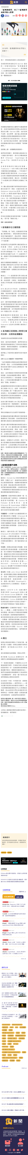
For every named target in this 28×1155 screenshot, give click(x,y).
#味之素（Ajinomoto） (8, 1032)
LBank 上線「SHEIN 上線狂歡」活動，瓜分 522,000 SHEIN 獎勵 (14, 943)
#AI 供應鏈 (22, 1027)
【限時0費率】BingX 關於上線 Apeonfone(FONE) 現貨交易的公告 (14, 924)
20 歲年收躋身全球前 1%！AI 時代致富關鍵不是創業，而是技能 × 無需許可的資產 (10, 1005)
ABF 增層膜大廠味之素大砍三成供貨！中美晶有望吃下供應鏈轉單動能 (10, 995)
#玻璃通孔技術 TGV (20, 1035)
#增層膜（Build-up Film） (14, 1041)
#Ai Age (16, 1043)
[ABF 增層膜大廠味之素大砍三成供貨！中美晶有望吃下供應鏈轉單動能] (22, 996)
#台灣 (4, 1055)
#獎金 (15, 1055)
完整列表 (21, 891)
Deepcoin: (5, 904)
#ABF (11, 1027)
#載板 (4, 1038)
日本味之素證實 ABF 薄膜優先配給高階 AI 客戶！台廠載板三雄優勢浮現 (10, 985)
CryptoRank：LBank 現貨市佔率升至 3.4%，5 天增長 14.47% (14, 952)
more (22, 958)
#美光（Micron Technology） (10, 1057)
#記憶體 (12, 1060)
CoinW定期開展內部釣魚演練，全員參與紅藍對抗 (14, 915)
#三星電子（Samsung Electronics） (11, 1052)
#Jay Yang (5, 1046)
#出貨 (4, 1041)
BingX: (4, 923)
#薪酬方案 (5, 1060)
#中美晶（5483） (12, 1038)
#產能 (4, 1044)
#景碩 (23, 1032)
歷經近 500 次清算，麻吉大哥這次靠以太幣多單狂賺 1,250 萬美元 (10, 975)
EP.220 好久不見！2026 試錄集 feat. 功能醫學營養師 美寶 (14, 1092)
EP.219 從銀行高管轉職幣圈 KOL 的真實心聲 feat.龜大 (14, 1098)
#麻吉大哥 (5, 1027)
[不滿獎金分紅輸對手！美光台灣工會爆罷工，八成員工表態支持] (22, 1018)
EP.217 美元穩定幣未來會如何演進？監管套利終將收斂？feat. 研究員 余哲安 (14, 1104)
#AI (16, 1027)
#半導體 (4, 1030)
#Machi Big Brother (17, 1024)
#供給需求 (21, 1038)
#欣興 (4, 1035)
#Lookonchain (6, 1024)
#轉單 (9, 1044)
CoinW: (4, 914)
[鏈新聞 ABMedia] (14, 2)
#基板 (17, 1032)
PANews (7, 15)
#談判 (18, 1060)
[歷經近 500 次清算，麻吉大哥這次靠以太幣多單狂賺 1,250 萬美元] (22, 976)
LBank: (4, 942)
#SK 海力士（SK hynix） (8, 1049)
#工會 (9, 1055)
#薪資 (21, 1057)
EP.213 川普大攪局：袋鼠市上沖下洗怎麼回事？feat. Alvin (14, 1110)
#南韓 (24, 1052)
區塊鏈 (9, 852)
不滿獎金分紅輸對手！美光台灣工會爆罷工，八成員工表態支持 (10, 1016)
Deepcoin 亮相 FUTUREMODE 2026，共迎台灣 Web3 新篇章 (14, 905)
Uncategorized (4, 6)
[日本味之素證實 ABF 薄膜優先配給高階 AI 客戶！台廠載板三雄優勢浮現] (22, 986)
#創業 (11, 1046)
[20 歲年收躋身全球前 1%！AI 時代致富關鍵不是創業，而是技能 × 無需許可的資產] (22, 1007)
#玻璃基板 (10, 1035)
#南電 (10, 1030)
